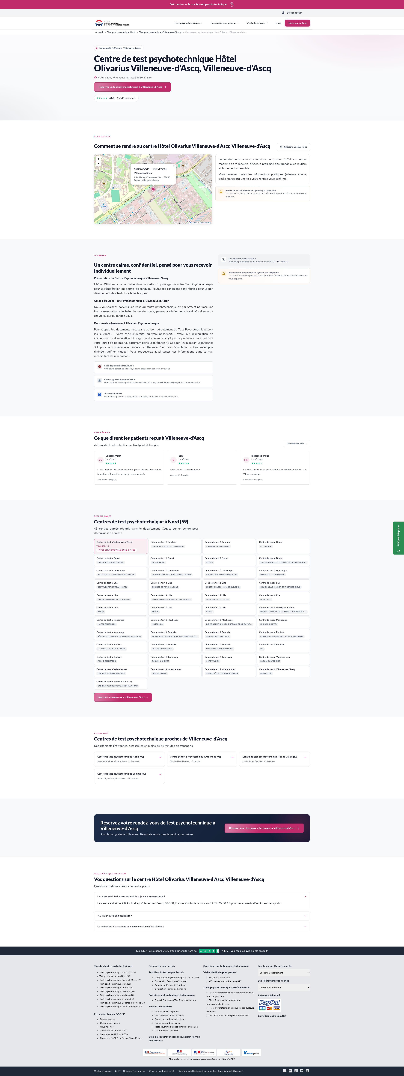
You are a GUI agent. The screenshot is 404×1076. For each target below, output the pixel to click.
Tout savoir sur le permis (167, 1011)
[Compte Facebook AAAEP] (284, 1071)
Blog (278, 23)
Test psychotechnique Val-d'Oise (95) (118, 972)
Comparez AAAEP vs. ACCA (114, 1034)
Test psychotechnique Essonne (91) (117, 991)
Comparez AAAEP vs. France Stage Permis (121, 1038)
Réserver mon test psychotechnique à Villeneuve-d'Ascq (262, 828)
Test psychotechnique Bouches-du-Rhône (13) (122, 1002)
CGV (117, 1071)
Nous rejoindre (107, 1026)
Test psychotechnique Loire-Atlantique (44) (121, 1006)
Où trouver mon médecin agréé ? (225, 981)
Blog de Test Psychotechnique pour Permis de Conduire (174, 1038)
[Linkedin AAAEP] (307, 1071)
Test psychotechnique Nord (121, 32)
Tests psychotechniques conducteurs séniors (176, 1026)
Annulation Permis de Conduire (170, 985)
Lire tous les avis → (297, 443)
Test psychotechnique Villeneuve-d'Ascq (160, 32)
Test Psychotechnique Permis (166, 972)
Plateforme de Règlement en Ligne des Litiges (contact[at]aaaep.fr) (210, 1071)
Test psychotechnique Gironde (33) (117, 999)
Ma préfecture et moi (219, 977)
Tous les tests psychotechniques (113, 966)
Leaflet (194, 223)
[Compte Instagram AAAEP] (290, 1071)
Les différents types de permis (169, 1015)
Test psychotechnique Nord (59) (115, 976)
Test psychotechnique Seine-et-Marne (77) (121, 980)
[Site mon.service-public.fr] (204, 1052)
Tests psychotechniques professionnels (226, 987)
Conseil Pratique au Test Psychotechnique (175, 1000)
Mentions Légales (102, 1071)
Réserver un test (297, 23)
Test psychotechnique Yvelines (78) (117, 995)
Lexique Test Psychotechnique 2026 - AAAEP (177, 977)
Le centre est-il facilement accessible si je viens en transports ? (131, 896)
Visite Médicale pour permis (220, 972)
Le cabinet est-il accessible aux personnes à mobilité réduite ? (130, 926)
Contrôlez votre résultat (272, 1016)
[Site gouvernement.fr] (179, 1052)
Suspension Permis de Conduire (170, 981)
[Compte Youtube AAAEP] (301, 1071)
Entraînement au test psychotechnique (172, 995)
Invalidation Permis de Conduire (170, 988)
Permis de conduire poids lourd (170, 1019)
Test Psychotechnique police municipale (228, 1015)
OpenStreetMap (205, 223)
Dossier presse (107, 1019)
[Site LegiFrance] (154, 1052)
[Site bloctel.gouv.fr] (251, 1052)
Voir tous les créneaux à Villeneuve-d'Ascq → (123, 697)
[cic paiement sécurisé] (284, 1005)
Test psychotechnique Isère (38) (115, 983)
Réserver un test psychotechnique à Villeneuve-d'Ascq (131, 87)
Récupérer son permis (162, 966)
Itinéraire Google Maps (295, 146)
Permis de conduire (160, 1006)
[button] (153, 189)
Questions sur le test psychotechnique (226, 966)
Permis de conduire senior (167, 1023)
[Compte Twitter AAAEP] (296, 1071)
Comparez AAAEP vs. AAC (113, 1030)
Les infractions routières (166, 1030)
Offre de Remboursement (161, 1071)
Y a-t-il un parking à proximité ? (114, 915)
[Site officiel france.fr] (228, 1052)
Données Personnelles (134, 1071)
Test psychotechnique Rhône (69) (116, 987)
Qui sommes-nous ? (110, 1023)
